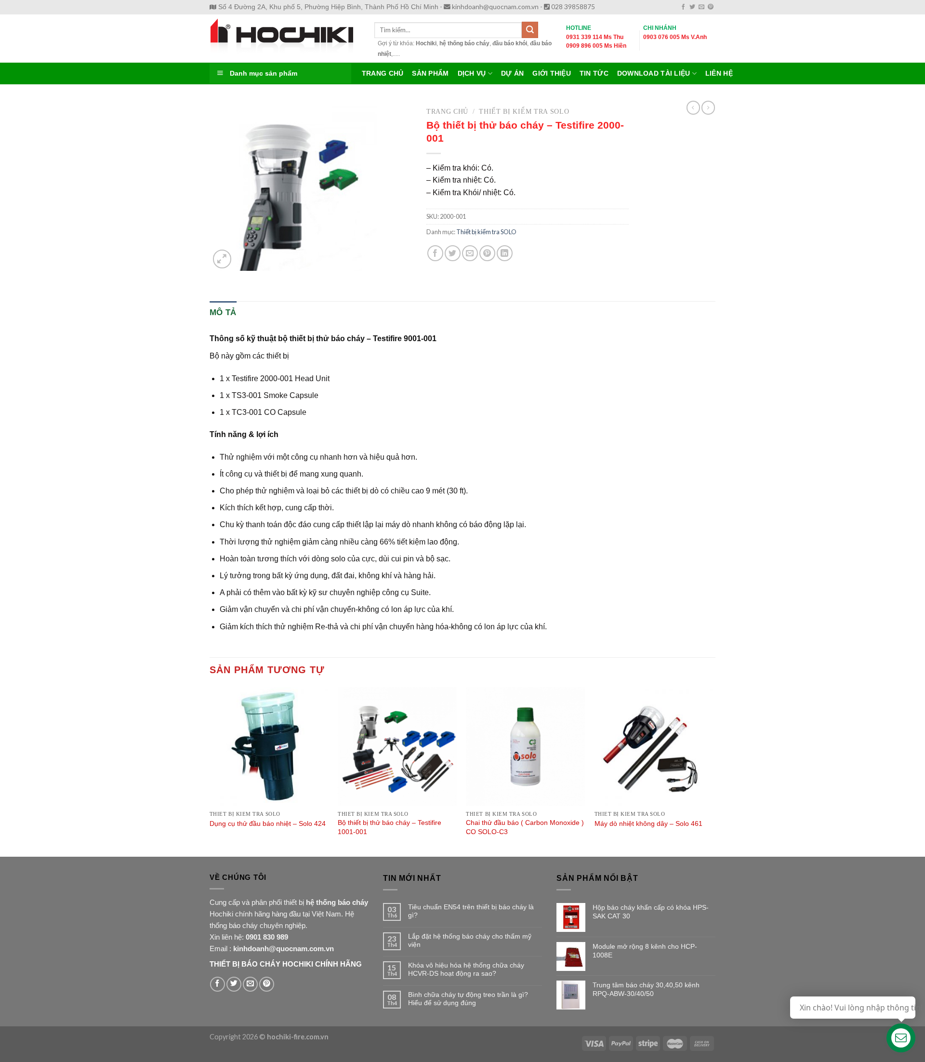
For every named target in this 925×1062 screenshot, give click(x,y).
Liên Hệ (719, 73)
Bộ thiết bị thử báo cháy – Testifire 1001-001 (389, 827)
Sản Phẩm (430, 73)
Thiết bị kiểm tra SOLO (524, 111)
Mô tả (223, 312)
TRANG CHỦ (382, 73)
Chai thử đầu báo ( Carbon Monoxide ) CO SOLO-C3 (525, 827)
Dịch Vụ (472, 73)
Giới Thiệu (551, 73)
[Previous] (210, 771)
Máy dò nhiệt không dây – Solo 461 (648, 823)
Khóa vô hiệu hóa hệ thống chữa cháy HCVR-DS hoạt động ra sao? (466, 969)
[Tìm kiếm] (530, 30)
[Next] (712, 771)
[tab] (223, 312)
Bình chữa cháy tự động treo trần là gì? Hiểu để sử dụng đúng (468, 999)
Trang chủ (447, 111)
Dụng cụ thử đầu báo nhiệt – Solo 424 (268, 823)
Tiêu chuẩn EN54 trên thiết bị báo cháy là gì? (471, 911)
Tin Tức (594, 73)
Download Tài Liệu (653, 73)
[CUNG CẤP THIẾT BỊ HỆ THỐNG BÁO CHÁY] (285, 38)
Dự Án (512, 73)
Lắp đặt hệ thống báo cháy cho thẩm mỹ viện (469, 940)
